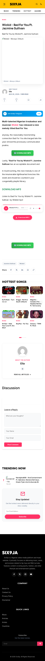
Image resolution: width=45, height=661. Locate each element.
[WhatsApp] (28, 270)
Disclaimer (6, 600)
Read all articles (21, 374)
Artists (4, 622)
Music (4, 19)
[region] (22, 312)
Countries (5, 626)
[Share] (40, 100)
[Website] (22, 369)
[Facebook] (11, 270)
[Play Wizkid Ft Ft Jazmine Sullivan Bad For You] (6, 208)
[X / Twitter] (16, 270)
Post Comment (13, 445)
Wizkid (15, 125)
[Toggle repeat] (30, 208)
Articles (5, 618)
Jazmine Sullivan (9, 263)
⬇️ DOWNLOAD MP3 (22, 153)
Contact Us (6, 592)
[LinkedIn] (22, 270)
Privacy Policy (7, 596)
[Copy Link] (33, 270)
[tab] (20, 337)
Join (38, 113)
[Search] (37, 4)
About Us (5, 589)
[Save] (28, 100)
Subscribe (22, 517)
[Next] (40, 301)
